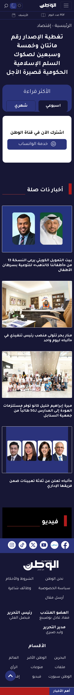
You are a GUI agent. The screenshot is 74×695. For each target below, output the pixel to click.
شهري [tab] (21, 106)
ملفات (60, 667)
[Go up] (8, 677)
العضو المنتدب (54, 613)
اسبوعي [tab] (53, 106)
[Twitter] (33, 545)
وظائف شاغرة (19, 589)
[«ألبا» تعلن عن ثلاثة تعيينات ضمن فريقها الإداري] (37, 449)
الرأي (14, 667)
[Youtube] (44, 545)
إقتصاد (44, 26)
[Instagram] (12, 545)
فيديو (36, 677)
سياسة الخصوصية (54, 589)
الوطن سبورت (60, 677)
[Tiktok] (22, 545)
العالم (14, 658)
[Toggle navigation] (66, 5)
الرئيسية (63, 26)
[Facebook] (65, 545)
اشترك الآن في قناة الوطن (37, 133)
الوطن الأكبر (37, 658)
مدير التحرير (54, 627)
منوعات (37, 667)
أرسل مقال (54, 598)
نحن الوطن (54, 579)
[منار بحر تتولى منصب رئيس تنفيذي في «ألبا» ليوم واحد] (37, 304)
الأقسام (37, 646)
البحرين (60, 658)
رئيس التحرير (19, 613)
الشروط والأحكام (20, 579)
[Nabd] (54, 545)
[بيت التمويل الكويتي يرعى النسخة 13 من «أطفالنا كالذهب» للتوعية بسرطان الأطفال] (37, 229)
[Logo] (48, 6)
